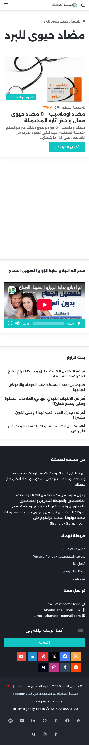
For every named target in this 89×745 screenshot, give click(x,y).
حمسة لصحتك (72, 107)
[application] (44, 305)
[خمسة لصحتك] (64, 5)
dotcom (33, 701)
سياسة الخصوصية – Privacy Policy (59, 556)
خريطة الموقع (74, 571)
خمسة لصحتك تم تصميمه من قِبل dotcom (45, 693)
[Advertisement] (44, 57)
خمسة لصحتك (74, 549)
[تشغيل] (79, 323)
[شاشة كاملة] (10, 323)
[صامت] (17, 323)
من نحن (79, 578)
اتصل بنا (79, 564)
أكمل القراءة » (67, 147)
